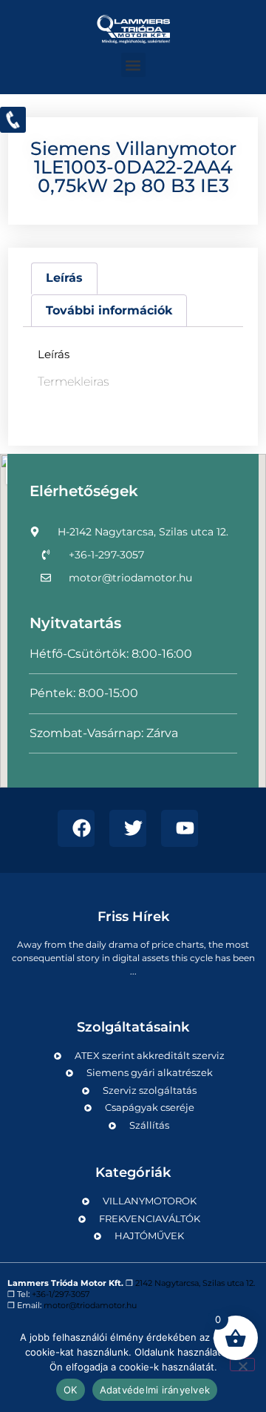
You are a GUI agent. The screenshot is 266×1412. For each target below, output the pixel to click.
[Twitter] (127, 828)
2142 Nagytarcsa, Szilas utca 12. (195, 1283)
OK (71, 1390)
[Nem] (242, 1364)
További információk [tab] (109, 310)
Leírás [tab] (64, 278)
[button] (133, 65)
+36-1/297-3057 (60, 1294)
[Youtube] (179, 828)
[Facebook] (76, 828)
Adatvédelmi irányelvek (155, 1390)
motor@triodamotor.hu (90, 1305)
